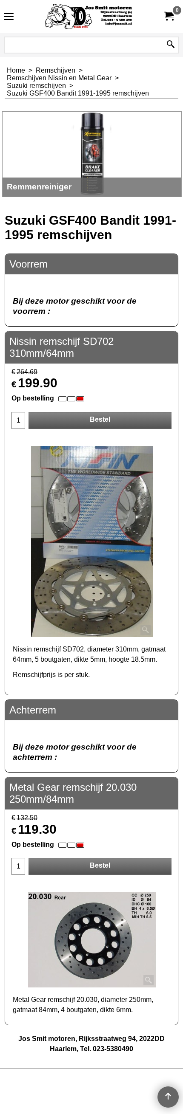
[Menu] (9, 17)
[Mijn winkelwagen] (168, 16)
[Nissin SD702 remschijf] (92, 541)
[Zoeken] (170, 45)
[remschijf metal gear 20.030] (92, 939)
